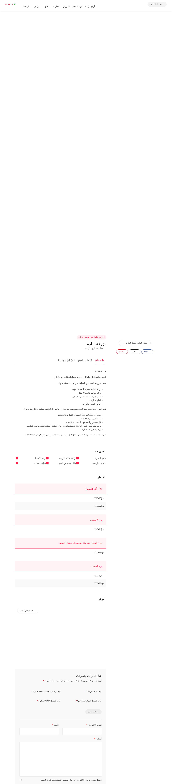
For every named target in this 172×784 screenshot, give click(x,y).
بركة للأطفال (40, 458)
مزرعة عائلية (84, 337)
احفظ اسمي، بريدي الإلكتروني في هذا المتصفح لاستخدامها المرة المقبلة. (71, 780)
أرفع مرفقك (90, 6)
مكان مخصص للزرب (67, 463)
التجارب (56, 6)
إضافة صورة (92, 712)
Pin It (121, 352)
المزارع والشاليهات (97, 337)
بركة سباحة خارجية (67, 458)
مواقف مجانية (40, 463)
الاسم (55, 725)
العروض (66, 6)
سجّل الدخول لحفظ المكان (136, 343)
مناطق (47, 6)
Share (146, 352)
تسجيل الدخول (156, 4)
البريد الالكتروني (94, 725)
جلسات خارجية (99, 463)
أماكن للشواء (100, 458)
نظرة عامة (99, 360)
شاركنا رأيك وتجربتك (66, 360)
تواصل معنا (77, 6)
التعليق (98, 738)
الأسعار (89, 360)
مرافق (37, 6)
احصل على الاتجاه (26, 611)
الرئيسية (25, 6)
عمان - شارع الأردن (94, 348)
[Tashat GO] (10, 4)
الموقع (80, 360)
